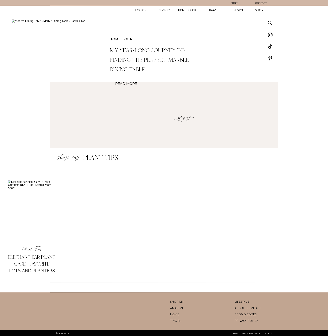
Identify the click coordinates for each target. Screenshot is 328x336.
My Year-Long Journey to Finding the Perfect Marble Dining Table (149, 60)
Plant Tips (100, 158)
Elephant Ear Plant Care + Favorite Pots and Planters (31, 264)
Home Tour (121, 39)
